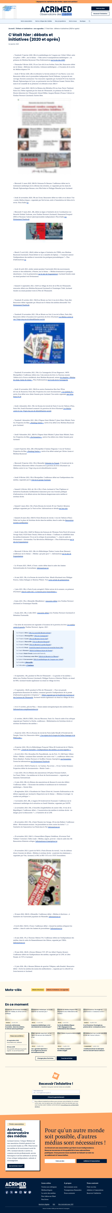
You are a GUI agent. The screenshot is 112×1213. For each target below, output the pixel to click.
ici (27, 203)
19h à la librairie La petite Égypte (40, 644)
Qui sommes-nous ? (16, 1166)
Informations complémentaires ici (25, 709)
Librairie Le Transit (52, 463)
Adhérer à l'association (92, 1161)
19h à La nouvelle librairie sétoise (40, 633)
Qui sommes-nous (70, 1187)
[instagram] (20, 1192)
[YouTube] (16, 1192)
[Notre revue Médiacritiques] (12, 13)
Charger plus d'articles (45, 1058)
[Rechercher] (89, 21)
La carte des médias (48, 1193)
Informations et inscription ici (46, 841)
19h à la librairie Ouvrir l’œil (38, 639)
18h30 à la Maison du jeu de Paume (41, 650)
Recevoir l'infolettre (100, 14)
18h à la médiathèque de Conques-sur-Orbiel (48, 659)
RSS (54, 1204)
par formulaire (66, 759)
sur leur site (63, 508)
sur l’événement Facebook (40, 761)
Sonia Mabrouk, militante (14, 1042)
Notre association (26, 21)
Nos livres (44, 1199)
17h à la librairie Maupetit (41, 641)
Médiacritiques (46, 1190)
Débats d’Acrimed (37, 990)
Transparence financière (72, 1190)
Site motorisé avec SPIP (65, 1204)
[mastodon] (29, 1192)
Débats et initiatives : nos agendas (30, 28)
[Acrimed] (56, 11)
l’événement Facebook (21, 305)
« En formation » (36, 437)
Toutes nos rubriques (49, 1187)
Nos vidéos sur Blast (48, 1196)
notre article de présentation (58, 580)
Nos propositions (60, 21)
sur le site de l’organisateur (48, 274)
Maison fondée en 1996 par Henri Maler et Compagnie (56, 1208)
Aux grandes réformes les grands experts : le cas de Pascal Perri (16, 1049)
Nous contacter (69, 1193)
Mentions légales (44, 1204)
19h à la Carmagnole (41, 636)
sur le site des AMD (58, 60)
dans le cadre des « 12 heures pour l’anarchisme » (39, 592)
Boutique (82, 21)
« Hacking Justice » (37, 423)
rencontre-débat (51, 601)
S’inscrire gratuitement (56, 1097)
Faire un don (100, 8)
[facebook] (6, 1192)
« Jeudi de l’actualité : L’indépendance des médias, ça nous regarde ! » (46, 750)
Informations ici (43, 568)
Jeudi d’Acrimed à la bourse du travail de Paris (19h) (46, 647)
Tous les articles (66, 1058)
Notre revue (73, 21)
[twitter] (11, 1192)
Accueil (11, 28)
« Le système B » (67, 392)
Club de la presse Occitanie (41, 480)
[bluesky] (25, 1192)
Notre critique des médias (43, 21)
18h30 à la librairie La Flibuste (48, 656)
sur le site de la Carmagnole (58, 380)
